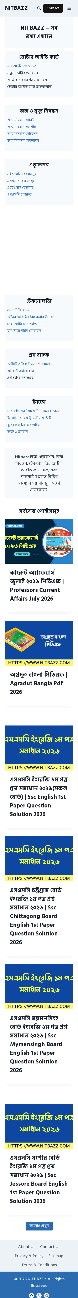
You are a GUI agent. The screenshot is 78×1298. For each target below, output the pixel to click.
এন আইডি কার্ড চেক (22, 66)
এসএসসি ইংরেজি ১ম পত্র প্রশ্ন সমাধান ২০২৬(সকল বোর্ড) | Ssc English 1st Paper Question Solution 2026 (39, 797)
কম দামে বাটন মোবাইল (24, 331)
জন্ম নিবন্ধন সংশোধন (22, 127)
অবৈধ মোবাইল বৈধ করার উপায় (30, 317)
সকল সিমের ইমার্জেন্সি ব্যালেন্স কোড (33, 411)
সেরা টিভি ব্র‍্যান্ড (18, 310)
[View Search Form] (39, 8)
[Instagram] (46, 1295)
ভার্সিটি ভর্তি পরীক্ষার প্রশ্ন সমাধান (31, 364)
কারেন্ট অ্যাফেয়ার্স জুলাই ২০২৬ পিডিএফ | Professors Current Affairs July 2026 (37, 585)
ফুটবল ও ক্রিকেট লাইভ (23, 425)
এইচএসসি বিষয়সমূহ (21, 174)
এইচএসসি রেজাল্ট (20, 188)
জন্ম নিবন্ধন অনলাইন (23, 140)
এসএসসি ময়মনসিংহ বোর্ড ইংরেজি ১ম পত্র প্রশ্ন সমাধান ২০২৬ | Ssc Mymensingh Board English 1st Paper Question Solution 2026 (39, 1044)
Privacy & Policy (29, 1256)
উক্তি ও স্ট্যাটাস (17, 432)
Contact (53, 8)
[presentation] (39, 541)
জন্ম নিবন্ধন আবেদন (22, 134)
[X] (38, 1295)
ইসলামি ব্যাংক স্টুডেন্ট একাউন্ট (29, 418)
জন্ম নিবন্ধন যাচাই (20, 120)
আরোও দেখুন (39, 1226)
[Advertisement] (39, 250)
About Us (26, 1246)
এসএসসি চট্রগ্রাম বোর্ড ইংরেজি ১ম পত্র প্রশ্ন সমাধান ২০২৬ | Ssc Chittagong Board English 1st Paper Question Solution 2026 (36, 916)
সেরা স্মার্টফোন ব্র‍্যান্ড (22, 324)
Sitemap (55, 1256)
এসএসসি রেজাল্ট (19, 194)
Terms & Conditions (39, 1265)
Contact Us (50, 1246)
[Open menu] (69, 8)
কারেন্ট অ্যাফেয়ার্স (20, 371)
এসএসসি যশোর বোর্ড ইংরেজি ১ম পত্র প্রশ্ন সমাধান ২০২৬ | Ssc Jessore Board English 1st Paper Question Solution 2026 (39, 1179)
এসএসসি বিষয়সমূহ (21, 181)
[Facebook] (31, 1295)
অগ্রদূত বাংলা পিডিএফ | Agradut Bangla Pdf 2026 (38, 683)
